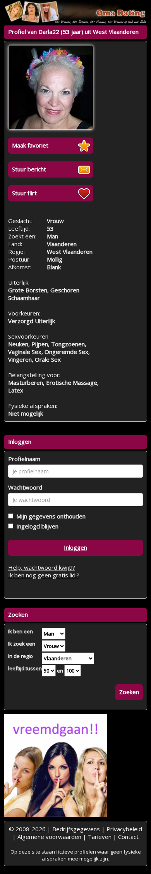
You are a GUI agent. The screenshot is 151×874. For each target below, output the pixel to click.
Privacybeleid (124, 829)
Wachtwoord (25, 487)
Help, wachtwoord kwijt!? (41, 567)
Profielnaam (24, 459)
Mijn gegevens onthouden (49, 516)
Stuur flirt (24, 193)
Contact (128, 836)
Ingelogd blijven (35, 526)
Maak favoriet (30, 145)
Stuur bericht (29, 169)
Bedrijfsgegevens (76, 829)
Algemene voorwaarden (49, 836)
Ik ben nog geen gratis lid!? (43, 575)
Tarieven (100, 836)
